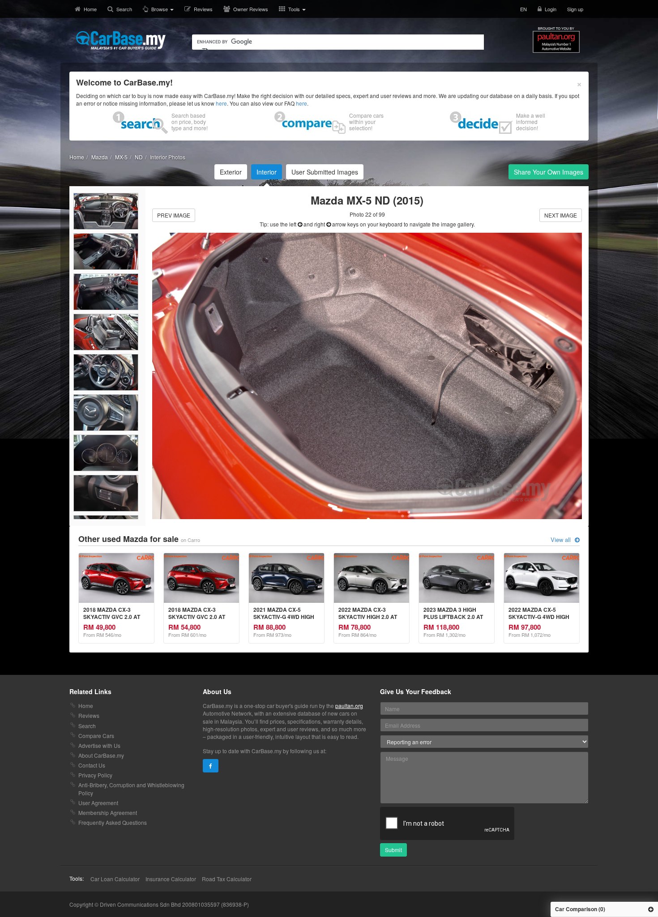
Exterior (231, 171)
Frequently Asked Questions (112, 822)
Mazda (99, 157)
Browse (160, 9)
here (221, 103)
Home (90, 9)
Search (124, 9)
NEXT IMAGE (560, 215)
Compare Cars (96, 735)
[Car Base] (121, 40)
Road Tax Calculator (227, 879)
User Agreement (98, 802)
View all (562, 540)
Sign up (575, 9)
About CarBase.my (101, 755)
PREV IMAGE (173, 215)
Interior (266, 171)
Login (550, 9)
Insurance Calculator (170, 879)
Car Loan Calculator (115, 879)
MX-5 (121, 157)
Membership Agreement (107, 812)
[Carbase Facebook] (210, 765)
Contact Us (91, 765)
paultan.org (349, 705)
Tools (294, 9)
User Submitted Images (324, 171)
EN (523, 9)
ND (139, 157)
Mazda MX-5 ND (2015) (367, 200)
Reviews (203, 9)
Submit (393, 849)
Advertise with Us (99, 745)
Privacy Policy (95, 775)
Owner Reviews (250, 9)
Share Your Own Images (548, 171)
